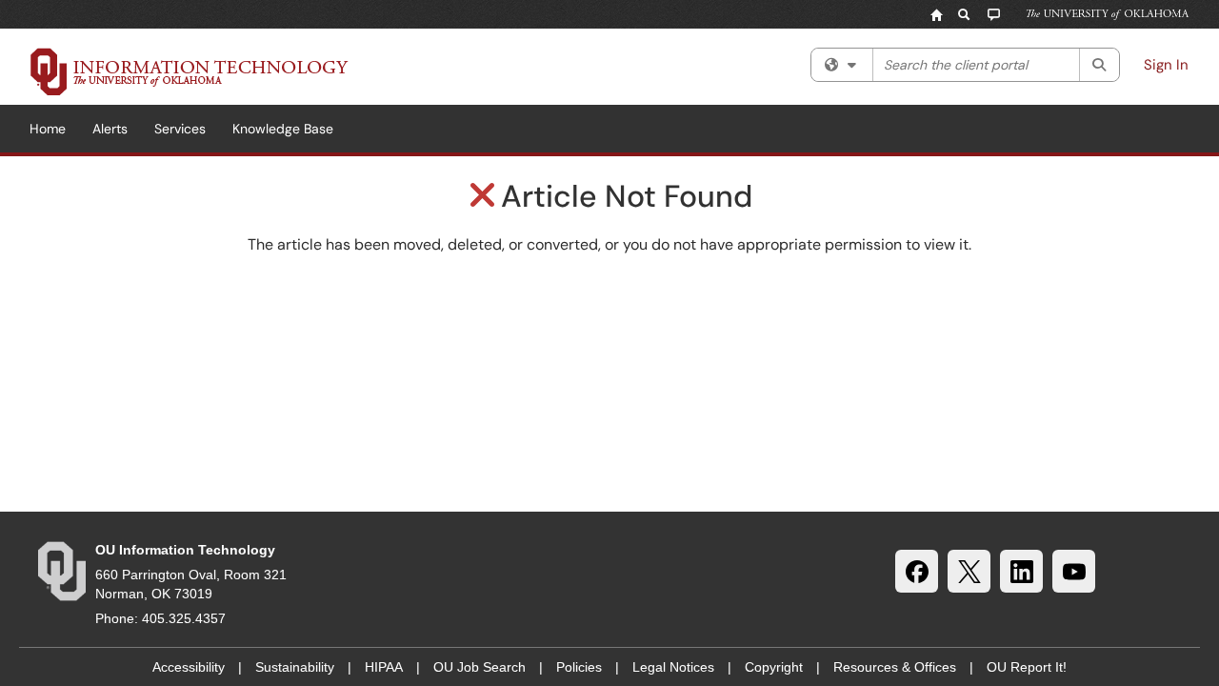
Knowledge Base (282, 128)
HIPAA (384, 667)
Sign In (1166, 64)
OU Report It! (1027, 667)
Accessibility (188, 667)
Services (180, 128)
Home (48, 128)
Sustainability (294, 667)
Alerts (110, 128)
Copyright (774, 667)
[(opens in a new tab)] (189, 71)
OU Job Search (479, 667)
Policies (579, 667)
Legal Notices (673, 667)
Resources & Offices (894, 667)
